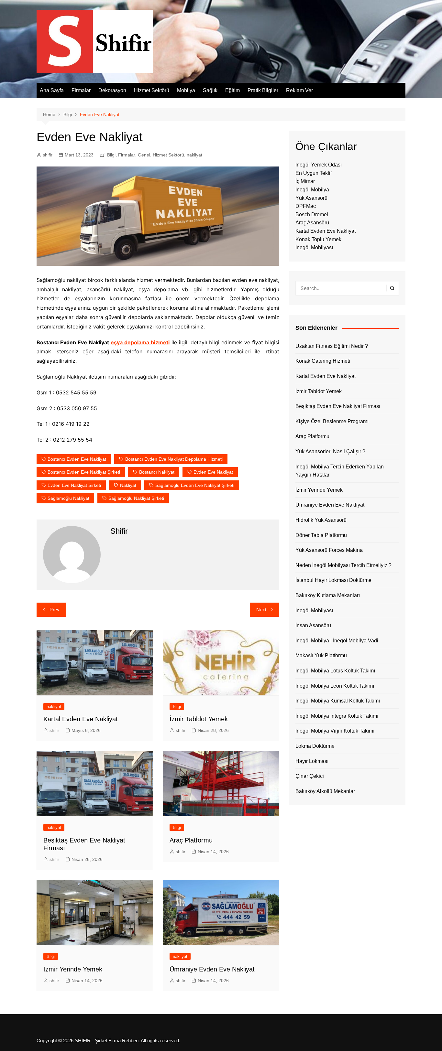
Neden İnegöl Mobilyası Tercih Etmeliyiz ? (343, 565)
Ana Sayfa (52, 90)
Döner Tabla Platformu (321, 535)
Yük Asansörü (311, 198)
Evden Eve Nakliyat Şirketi (74, 485)
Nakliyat (128, 485)
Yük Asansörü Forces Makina (329, 550)
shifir (47, 154)
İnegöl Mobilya (312, 189)
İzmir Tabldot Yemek (199, 719)
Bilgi (111, 154)
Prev (55, 609)
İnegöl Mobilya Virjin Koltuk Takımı (334, 731)
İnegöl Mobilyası (314, 247)
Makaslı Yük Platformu (321, 655)
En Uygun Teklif (313, 173)
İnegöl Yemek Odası (318, 164)
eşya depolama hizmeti (140, 342)
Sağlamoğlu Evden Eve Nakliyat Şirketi (194, 485)
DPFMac (305, 206)
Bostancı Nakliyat (156, 472)
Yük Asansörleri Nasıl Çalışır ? (330, 451)
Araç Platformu (191, 840)
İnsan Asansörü (313, 625)
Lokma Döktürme (315, 746)
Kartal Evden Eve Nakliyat (80, 719)
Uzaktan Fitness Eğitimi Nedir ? (331, 346)
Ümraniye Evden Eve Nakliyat (212, 969)
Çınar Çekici (309, 776)
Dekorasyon (112, 90)
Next (261, 609)
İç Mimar (305, 181)
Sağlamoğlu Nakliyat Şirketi (136, 498)
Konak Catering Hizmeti (322, 361)
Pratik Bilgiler (263, 90)
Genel (144, 154)
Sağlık (210, 90)
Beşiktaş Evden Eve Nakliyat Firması (337, 406)
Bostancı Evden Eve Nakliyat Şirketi (84, 472)
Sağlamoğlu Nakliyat (68, 498)
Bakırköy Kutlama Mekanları (327, 595)
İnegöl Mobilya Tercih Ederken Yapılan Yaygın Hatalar (339, 471)
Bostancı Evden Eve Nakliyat (77, 459)
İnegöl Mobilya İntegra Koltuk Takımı (336, 716)
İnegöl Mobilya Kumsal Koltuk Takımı (337, 700)
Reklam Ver (299, 90)
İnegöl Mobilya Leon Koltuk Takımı (334, 686)
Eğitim (232, 90)
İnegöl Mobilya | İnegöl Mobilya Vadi (336, 640)
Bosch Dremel (311, 214)
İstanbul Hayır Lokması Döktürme (333, 580)
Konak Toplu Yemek (318, 239)
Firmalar (81, 90)
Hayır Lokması (311, 761)
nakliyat (194, 154)
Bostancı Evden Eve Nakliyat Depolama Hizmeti (174, 459)
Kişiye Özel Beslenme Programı (332, 421)
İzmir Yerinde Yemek (72, 969)
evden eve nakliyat (213, 472)
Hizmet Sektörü (151, 90)
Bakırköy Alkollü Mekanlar (325, 791)
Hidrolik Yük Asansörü (321, 520)
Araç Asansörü (312, 222)
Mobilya (186, 90)
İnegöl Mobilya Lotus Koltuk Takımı (335, 670)
